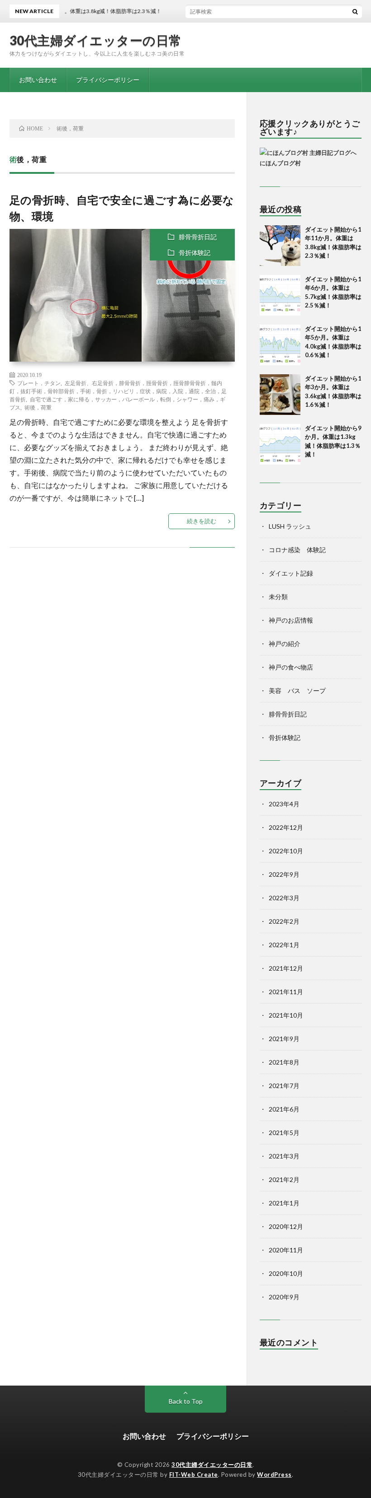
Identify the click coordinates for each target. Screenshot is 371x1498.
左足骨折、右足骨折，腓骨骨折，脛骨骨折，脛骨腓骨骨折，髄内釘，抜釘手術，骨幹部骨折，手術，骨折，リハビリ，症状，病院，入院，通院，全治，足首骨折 (118, 391)
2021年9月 (284, 1038)
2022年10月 (286, 851)
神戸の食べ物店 (291, 667)
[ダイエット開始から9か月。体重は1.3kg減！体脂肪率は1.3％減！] (280, 444)
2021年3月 (284, 1156)
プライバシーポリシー (107, 80)
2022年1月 (284, 945)
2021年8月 (284, 1062)
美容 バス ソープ (297, 690)
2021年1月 (284, 1203)
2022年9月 (284, 874)
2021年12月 (286, 968)
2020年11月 (286, 1250)
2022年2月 (284, 921)
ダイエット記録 (291, 573)
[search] (355, 11)
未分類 (278, 596)
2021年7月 (284, 1085)
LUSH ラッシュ (290, 526)
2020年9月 (284, 1297)
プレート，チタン (39, 383)
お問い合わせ (38, 80)
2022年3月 (284, 898)
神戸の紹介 (284, 643)
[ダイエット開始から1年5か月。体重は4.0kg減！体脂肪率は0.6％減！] (280, 345)
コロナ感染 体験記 (297, 550)
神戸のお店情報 (291, 620)
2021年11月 (286, 992)
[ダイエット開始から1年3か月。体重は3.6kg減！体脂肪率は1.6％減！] (280, 394)
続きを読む (201, 521)
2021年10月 (286, 1015)
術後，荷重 (38, 407)
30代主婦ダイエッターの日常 (96, 40)
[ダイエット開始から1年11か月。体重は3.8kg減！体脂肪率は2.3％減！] (280, 245)
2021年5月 (284, 1132)
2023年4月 (284, 804)
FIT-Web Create (193, 1474)
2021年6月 (284, 1109)
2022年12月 (286, 827)
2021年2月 (284, 1179)
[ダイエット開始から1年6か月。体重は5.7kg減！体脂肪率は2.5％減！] (280, 295)
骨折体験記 (194, 252)
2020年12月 (286, 1226)
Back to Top (186, 1401)
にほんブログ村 (280, 163)
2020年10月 (286, 1273)
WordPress (274, 1474)
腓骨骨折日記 (198, 237)
